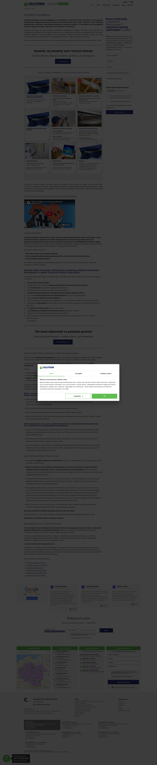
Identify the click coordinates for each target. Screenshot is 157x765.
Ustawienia (77, 396)
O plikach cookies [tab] (105, 373)
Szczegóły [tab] (78, 373)
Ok (104, 396)
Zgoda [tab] (51, 373)
